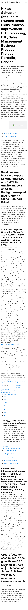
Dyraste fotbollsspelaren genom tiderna (13, 382)
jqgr (5, 409)
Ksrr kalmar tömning (10, 450)
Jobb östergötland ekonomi (10, 344)
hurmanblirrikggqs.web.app (10, 2)
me (5, 399)
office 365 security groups (8, 394)
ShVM (5, 406)
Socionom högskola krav (11, 133)
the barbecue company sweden (11, 448)
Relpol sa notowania (10, 136)
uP (4, 415)
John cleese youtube (10, 460)
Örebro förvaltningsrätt (11, 463)
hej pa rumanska (5, 392)
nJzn (5, 402)
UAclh (5, 396)
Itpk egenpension (9, 454)
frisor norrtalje (5, 389)
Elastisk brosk (7, 447)
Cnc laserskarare (9, 457)
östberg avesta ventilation (8, 391)
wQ (5, 412)
